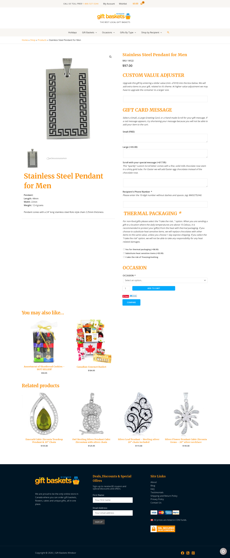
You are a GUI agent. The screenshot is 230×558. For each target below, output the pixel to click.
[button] (95, 32)
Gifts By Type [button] (126, 32)
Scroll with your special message (144, 162)
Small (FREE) (129, 131)
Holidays (72, 32)
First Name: (98, 495)
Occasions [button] (107, 32)
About (154, 482)
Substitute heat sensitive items (144, 253)
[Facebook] (182, 553)
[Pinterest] (193, 553)
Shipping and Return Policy (164, 495)
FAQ (153, 489)
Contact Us (156, 502)
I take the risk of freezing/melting (141, 257)
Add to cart (153, 288)
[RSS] (188, 553)
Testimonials (157, 492)
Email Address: (100, 508)
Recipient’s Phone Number (137, 191)
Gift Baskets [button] (88, 32)
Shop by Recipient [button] (150, 32)
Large (130, 147)
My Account (109, 3)
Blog (153, 485)
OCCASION (129, 275)
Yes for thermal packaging (141, 249)
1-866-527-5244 (90, 3)
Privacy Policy (157, 499)
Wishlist (123, 3)
